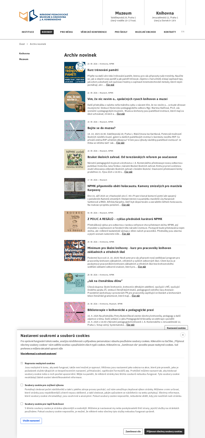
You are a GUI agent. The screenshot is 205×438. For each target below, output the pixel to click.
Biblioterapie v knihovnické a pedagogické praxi (120, 310)
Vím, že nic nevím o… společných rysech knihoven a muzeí (127, 99)
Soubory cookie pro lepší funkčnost (44, 404)
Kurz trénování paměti (102, 70)
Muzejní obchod (145, 32)
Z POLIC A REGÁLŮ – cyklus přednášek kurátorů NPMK (124, 219)
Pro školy (121, 32)
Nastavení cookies (176, 328)
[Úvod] (43, 11)
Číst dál (110, 84)
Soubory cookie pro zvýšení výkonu (44, 385)
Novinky (47, 32)
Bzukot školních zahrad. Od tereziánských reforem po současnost (132, 157)
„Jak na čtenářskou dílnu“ (104, 281)
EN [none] (182, 31)
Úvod (22, 44)
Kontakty (170, 32)
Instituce (28, 32)
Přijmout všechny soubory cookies (164, 431)
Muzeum (24, 59)
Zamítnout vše (133, 431)
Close (183, 334)
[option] (183, 32)
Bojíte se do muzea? (101, 128)
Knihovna (24, 53)
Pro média (66, 32)
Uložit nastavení (31, 420)
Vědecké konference (94, 32)
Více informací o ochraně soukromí (38, 353)
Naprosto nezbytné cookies (40, 363)
